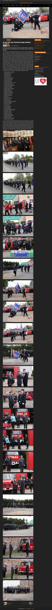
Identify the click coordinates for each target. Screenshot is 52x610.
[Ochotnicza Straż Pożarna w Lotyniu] (3, 5)
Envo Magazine (32, 608)
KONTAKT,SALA (7, 0)
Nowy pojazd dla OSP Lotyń (25, 603)
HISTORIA (14, 0)
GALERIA (28, 5)
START (6, 5)
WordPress (26, 608)
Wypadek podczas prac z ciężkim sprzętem (40, 42)
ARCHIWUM (11, 0)
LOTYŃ (4, 0)
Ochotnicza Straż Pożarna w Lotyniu (26, 2)
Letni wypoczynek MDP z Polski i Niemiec (40, 45)
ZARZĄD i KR (21, 5)
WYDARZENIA (13, 5)
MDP (25, 5)
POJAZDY (17, 5)
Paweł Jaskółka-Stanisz (15, 45)
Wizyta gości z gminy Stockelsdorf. (10, 603)
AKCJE (9, 5)
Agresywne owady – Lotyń (38, 43)
